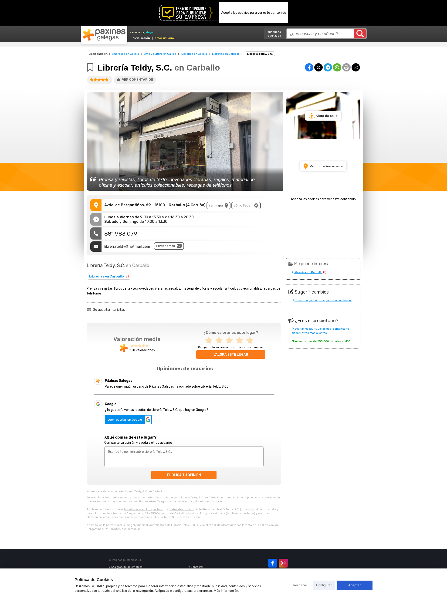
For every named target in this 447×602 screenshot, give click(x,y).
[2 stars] (220, 340)
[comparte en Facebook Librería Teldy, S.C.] (309, 67)
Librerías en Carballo (226, 53)
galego (148, 32)
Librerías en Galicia (194, 53)
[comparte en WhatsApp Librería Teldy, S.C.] (337, 67)
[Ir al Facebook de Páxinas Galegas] (272, 563)
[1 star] (210, 340)
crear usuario (164, 38)
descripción (246, 497)
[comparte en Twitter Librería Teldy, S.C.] (318, 67)
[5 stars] (251, 340)
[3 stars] (231, 340)
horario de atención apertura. (143, 509)
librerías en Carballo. (209, 501)
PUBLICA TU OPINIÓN (184, 475)
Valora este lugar (230, 355)
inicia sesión (141, 38)
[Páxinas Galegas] (104, 34)
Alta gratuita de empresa (126, 566)
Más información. (226, 590)
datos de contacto (181, 509)
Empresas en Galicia (125, 53)
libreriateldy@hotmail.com (127, 246)
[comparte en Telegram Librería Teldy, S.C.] (328, 67)
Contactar (197, 566)
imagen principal (137, 525)
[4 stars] (241, 340)
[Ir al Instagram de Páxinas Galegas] (283, 563)
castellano (136, 32)
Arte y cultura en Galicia (160, 53)
